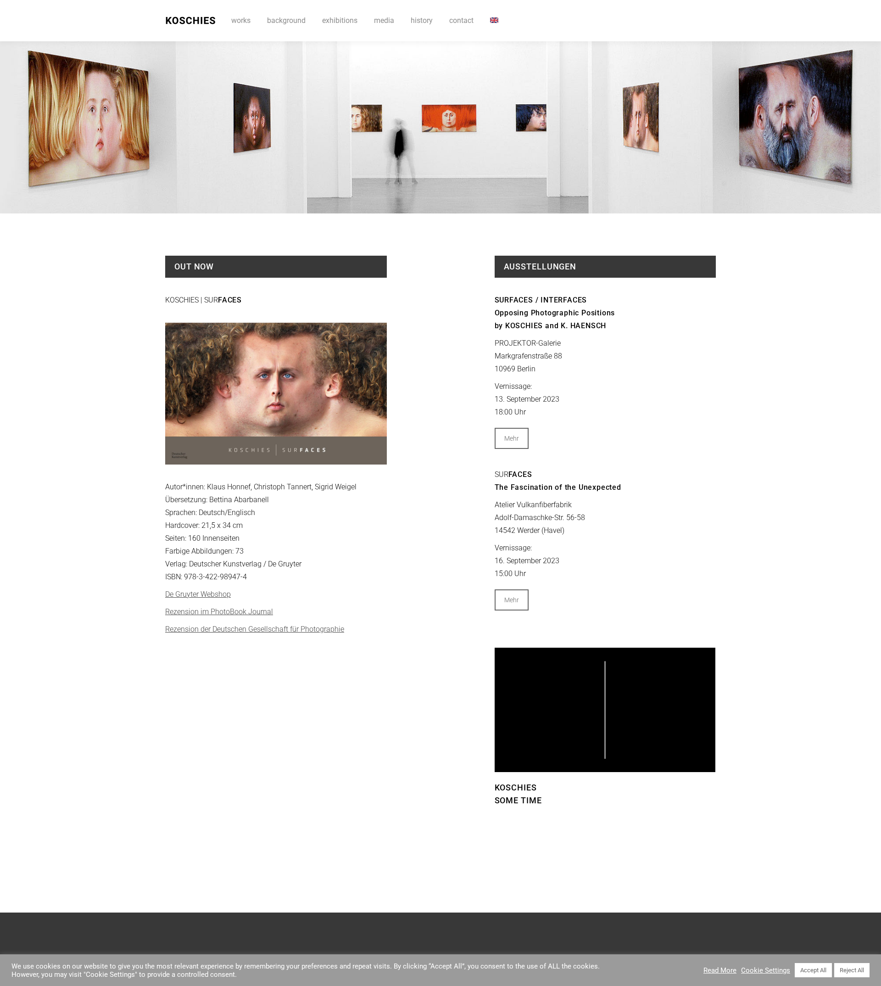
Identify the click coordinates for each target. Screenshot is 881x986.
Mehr (511, 438)
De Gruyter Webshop (198, 594)
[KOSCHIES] (605, 710)
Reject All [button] (852, 970)
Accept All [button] (813, 970)
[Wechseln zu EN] (494, 20)
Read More (719, 970)
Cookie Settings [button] (765, 970)
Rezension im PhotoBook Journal (219, 611)
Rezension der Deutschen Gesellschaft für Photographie (254, 629)
